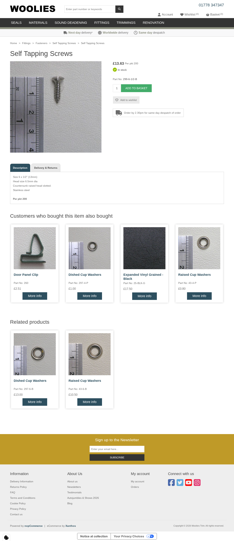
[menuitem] (17, 22)
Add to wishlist (128, 100)
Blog (69, 503)
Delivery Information (21, 481)
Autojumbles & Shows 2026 (83, 497)
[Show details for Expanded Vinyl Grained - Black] (144, 248)
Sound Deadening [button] (71, 22)
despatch (152, 32)
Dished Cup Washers (85, 275)
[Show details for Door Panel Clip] (35, 248)
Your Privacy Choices (129, 536)
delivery (80, 32)
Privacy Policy (18, 508)
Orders (135, 486)
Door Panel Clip (26, 275)
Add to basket (136, 88)
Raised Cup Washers (194, 275)
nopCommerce (33, 525)
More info (35, 296)
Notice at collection (94, 536)
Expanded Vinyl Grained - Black (143, 277)
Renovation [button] (153, 22)
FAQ (12, 492)
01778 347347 (211, 5)
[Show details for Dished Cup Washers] (90, 248)
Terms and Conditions (22, 497)
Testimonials (74, 492)
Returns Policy (18, 486)
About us (72, 481)
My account (137, 481)
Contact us (16, 514)
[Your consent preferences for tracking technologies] (6, 537)
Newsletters (74, 486)
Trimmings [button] (126, 22)
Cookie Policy (18, 503)
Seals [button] (16, 22)
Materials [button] (38, 22)
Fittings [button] (101, 22)
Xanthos (70, 525)
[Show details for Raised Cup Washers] (199, 248)
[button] (165, 14)
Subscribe (117, 457)
